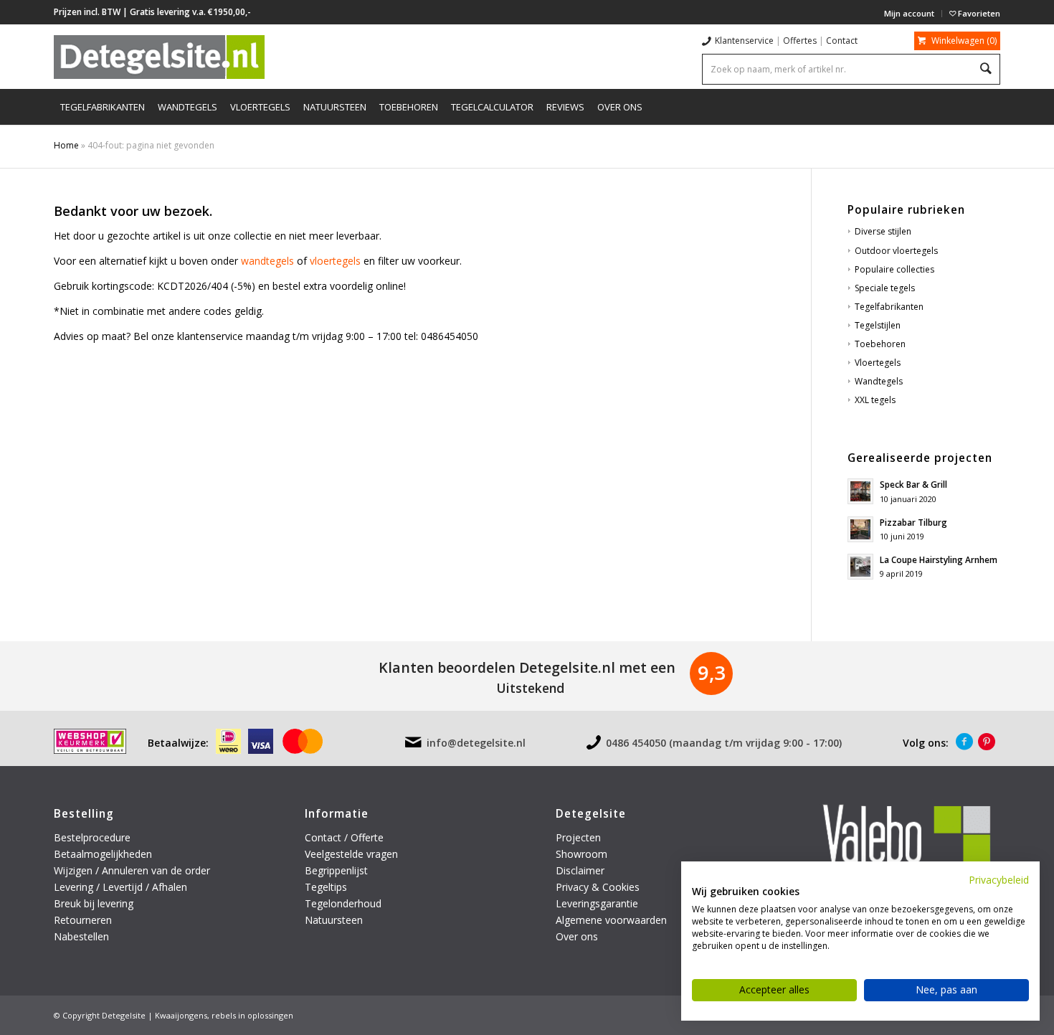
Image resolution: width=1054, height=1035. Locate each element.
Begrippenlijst (336, 870)
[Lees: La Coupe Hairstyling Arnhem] (860, 567)
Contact (842, 40)
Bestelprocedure (92, 837)
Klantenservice (744, 40)
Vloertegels (878, 362)
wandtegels (267, 261)
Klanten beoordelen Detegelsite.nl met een (527, 667)
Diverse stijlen (883, 231)
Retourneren (84, 920)
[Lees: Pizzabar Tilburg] (860, 529)
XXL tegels (875, 400)
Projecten (578, 837)
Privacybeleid (999, 880)
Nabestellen (81, 936)
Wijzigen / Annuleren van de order (132, 870)
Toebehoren (880, 344)
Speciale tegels (885, 288)
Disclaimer (580, 870)
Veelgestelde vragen (351, 854)
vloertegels (335, 261)
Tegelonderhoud (343, 903)
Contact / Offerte (344, 837)
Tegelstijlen (878, 325)
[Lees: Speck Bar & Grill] (860, 491)
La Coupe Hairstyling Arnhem (938, 559)
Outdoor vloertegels (896, 251)
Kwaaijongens (181, 1015)
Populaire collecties (894, 269)
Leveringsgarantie (597, 903)
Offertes (800, 40)
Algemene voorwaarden (611, 920)
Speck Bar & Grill (913, 484)
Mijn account (909, 13)
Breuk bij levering (93, 903)
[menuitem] (909, 13)
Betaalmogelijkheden (103, 854)
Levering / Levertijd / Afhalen (120, 887)
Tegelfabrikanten (889, 307)
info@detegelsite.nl (476, 743)
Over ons (577, 936)
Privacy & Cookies (598, 887)
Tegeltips (326, 887)
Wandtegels (879, 381)
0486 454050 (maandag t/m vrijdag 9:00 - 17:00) (724, 743)
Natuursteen (335, 920)
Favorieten (978, 13)
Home (66, 145)
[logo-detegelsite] (159, 56)
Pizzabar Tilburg (913, 522)
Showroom (581, 854)
